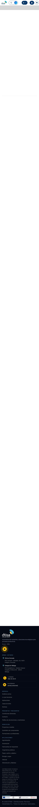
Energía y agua (6, 756)
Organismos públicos (8, 750)
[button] (19, 307)
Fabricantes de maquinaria (10, 746)
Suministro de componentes (10, 730)
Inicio (3, 13)
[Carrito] (36, 2)
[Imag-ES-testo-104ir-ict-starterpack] (19, 267)
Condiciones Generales (9, 713)
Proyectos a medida (8, 727)
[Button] (32, 3)
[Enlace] (19, 678)
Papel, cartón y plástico (9, 753)
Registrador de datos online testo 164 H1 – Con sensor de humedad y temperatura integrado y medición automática (18, 477)
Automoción (5, 743)
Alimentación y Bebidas (9, 763)
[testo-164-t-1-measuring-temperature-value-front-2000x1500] (19, 390)
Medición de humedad (30, 13)
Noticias (4, 707)
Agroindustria (6, 740)
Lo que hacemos (7, 697)
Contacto (5, 716)
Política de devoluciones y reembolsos (13, 720)
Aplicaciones (6, 700)
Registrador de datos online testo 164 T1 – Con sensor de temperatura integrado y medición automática (18, 415)
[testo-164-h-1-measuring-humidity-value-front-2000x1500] (19, 452)
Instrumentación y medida (14, 13)
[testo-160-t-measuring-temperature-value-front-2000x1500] (19, 329)
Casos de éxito (6, 703)
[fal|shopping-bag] (4, 649)
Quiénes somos (6, 694)
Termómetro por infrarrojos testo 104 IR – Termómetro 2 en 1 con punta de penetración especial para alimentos (19, 292)
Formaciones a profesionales (10, 733)
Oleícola (4, 759)
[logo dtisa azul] (4, 3)
